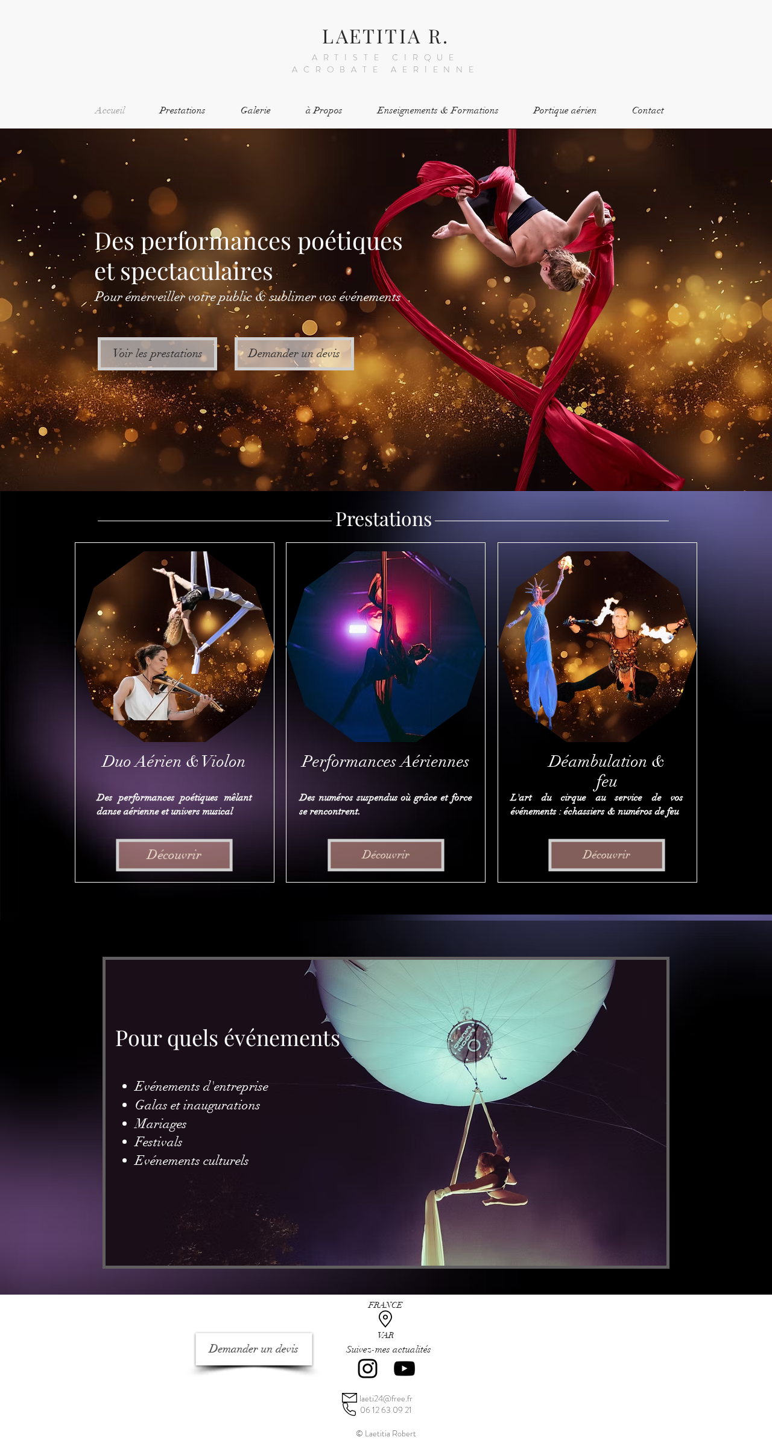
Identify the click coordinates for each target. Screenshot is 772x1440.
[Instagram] (368, 1368)
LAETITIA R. (385, 35)
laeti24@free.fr (386, 1398)
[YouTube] (404, 1368)
